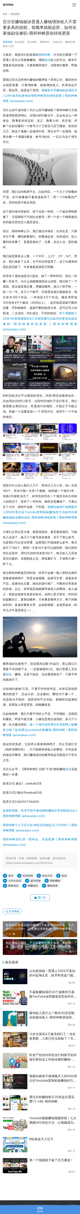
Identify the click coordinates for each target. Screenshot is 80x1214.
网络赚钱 (55, 880)
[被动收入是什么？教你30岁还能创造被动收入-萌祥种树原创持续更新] (15, 1018)
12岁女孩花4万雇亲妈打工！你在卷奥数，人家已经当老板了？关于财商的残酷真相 (53, 1036)
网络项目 (45, 41)
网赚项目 (33, 885)
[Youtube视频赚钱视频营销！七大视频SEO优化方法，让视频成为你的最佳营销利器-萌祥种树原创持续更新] (15, 1123)
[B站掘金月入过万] (15, 1144)
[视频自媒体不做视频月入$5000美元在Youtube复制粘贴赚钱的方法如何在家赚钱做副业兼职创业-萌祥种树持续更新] (15, 1081)
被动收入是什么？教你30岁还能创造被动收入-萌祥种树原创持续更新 (52, 1015)
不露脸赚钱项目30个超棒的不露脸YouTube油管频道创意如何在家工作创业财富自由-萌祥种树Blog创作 (53, 994)
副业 (47, 60)
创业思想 (19, 41)
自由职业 (57, 41)
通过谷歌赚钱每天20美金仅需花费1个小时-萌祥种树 (51, 1099)
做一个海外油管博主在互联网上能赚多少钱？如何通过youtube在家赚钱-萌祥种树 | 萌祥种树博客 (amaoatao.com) (40, 730)
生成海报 (13, 911)
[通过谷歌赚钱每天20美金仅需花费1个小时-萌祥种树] (15, 1102)
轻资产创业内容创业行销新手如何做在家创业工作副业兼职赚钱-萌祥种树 (53, 1057)
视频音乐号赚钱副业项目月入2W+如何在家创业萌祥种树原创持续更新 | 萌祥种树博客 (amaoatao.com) (40, 95)
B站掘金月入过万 (41, 1139)
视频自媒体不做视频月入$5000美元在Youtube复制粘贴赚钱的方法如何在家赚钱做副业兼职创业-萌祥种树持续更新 (53, 1078)
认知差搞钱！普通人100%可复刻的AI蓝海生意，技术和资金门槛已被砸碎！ (52, 973)
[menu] (74, 4)
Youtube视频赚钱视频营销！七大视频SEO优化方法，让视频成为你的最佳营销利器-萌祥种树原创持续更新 (53, 1120)
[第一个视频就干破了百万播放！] (15, 1165)
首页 (5, 14)
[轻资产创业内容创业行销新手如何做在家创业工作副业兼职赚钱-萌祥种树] (15, 1060)
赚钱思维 (70, 41)
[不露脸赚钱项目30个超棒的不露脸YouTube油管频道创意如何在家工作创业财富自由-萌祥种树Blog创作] (15, 997)
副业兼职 (32, 41)
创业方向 (47, 875)
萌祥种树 (7, 41)
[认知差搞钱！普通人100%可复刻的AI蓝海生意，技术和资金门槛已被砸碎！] (15, 976)
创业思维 (28, 875)
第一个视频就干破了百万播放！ (51, 1160)
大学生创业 (14, 880)
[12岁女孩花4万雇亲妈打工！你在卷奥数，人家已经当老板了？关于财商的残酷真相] (15, 1039)
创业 (9, 674)
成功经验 (35, 880)
